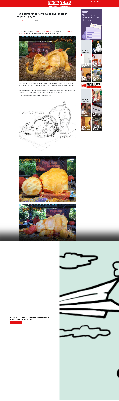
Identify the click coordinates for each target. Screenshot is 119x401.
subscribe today (15, 322)
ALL (23, 22)
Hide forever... (113, 239)
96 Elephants (50, 31)
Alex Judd (20, 20)
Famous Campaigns (59, 3)
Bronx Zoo (40, 31)
